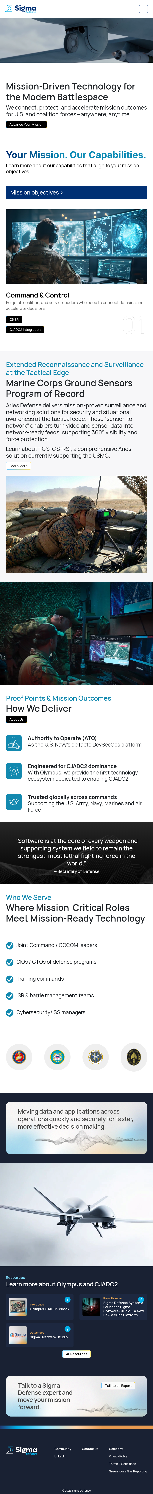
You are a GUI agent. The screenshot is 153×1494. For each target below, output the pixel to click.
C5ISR (14, 319)
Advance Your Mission (26, 124)
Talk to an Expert (118, 1385)
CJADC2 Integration (25, 329)
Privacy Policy (118, 1456)
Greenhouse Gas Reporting (128, 1471)
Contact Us (90, 1449)
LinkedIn (59, 1456)
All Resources (76, 1354)
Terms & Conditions (122, 1464)
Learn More (19, 465)
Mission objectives (36, 192)
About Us (17, 719)
